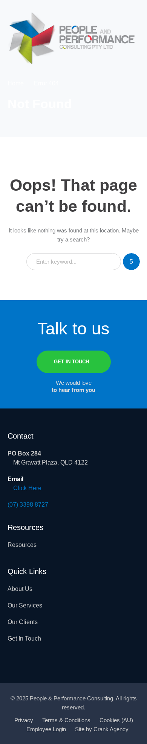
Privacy (23, 720)
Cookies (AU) (116, 720)
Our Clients (23, 622)
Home (16, 83)
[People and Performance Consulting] (71, 38)
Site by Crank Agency (102, 729)
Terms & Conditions (66, 720)
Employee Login (46, 729)
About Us (20, 589)
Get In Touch (24, 638)
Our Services (25, 605)
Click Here (27, 488)
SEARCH (131, 261)
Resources (22, 545)
